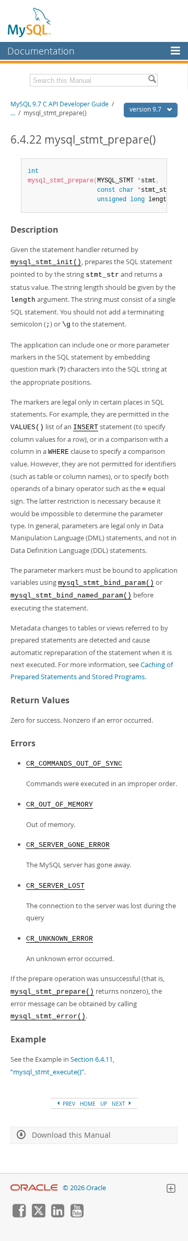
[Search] (152, 80)
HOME (88, 1103)
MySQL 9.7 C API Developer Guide (59, 104)
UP (103, 1103)
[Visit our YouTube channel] (76, 1215)
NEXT (119, 1103)
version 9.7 (146, 109)
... (12, 113)
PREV (68, 1103)
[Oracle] (34, 1187)
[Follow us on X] (38, 1215)
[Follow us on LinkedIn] (57, 1215)
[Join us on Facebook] (18, 1215)
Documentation (41, 51)
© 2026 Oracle (84, 1187)
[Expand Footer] (171, 1190)
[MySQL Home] (29, 22)
